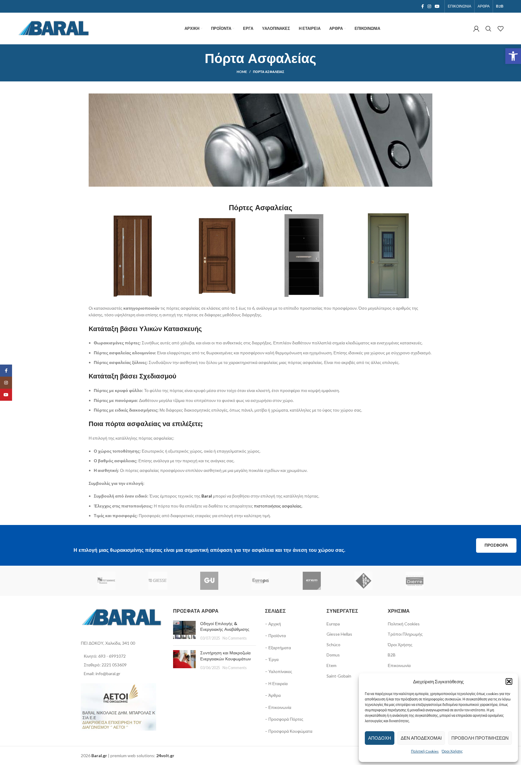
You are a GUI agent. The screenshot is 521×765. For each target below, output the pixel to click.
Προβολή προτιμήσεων (480, 738)
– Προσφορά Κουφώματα (288, 731)
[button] (513, 56)
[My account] (476, 29)
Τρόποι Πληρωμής (405, 634)
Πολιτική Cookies (425, 751)
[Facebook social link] (422, 6)
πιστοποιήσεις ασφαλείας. (278, 505)
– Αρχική (273, 623)
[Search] (488, 29)
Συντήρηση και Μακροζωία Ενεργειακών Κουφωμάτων (225, 656)
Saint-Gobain (339, 675)
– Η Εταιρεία (276, 683)
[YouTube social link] (437, 6)
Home (242, 72)
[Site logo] (54, 27)
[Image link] (122, 617)
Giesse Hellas (339, 634)
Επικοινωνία (399, 665)
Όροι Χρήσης (452, 751)
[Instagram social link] (429, 6)
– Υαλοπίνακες (278, 671)
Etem (331, 665)
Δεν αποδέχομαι (421, 738)
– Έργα (272, 659)
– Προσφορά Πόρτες (284, 719)
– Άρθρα (273, 695)
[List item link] (122, 656)
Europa (333, 623)
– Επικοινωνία (278, 707)
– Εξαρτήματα (278, 647)
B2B (392, 654)
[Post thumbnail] (184, 631)
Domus (333, 654)
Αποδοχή (379, 738)
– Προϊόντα (275, 635)
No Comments (235, 638)
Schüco (333, 644)
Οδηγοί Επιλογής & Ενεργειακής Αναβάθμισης (224, 627)
